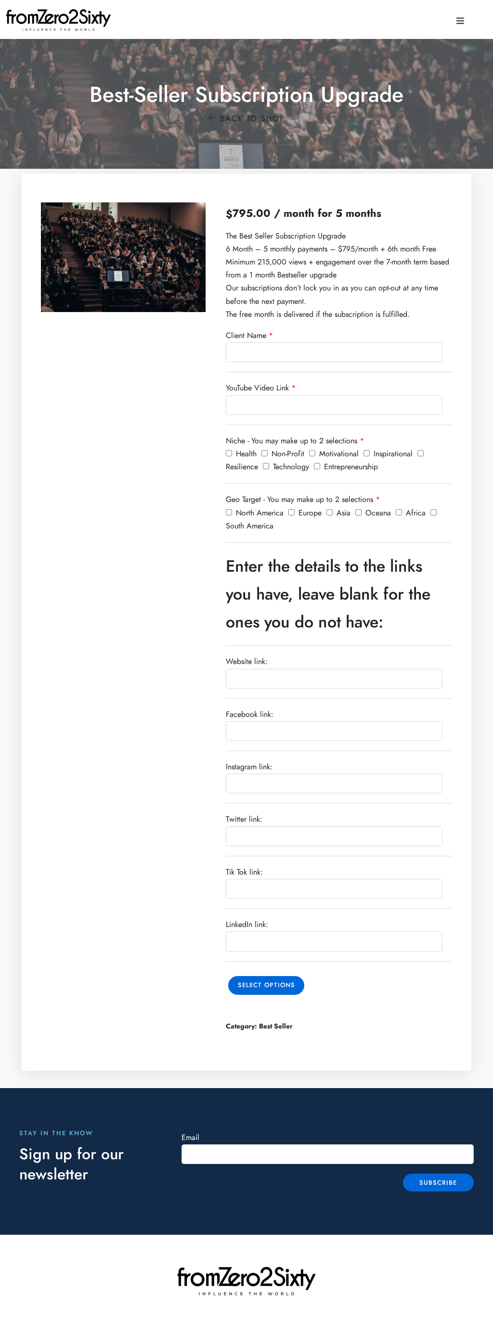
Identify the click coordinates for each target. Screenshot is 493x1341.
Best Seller (276, 1026)
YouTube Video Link (257, 388)
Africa (414, 513)
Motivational (338, 454)
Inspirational (392, 454)
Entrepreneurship (350, 467)
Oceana (377, 513)
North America (259, 513)
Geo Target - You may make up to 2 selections (299, 499)
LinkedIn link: (247, 924)
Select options (266, 985)
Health (245, 454)
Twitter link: (244, 819)
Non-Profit (286, 454)
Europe (309, 513)
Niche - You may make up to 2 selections (291, 441)
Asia (342, 513)
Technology (290, 467)
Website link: (247, 661)
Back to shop (251, 118)
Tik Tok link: (244, 872)
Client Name (246, 335)
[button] (460, 20)
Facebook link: (249, 714)
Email (190, 1137)
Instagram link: (249, 767)
